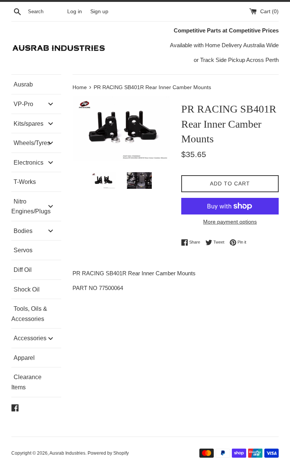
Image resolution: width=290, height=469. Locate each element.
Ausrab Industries (67, 453)
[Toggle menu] (51, 104)
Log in (74, 11)
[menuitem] (36, 84)
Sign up (99, 11)
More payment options (230, 222)
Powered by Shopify (108, 453)
